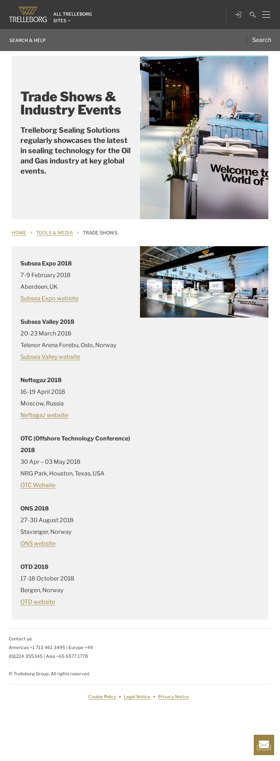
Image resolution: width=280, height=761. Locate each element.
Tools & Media (54, 233)
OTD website (37, 601)
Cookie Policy (102, 696)
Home (19, 233)
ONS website (37, 543)
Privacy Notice (173, 696)
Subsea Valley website (50, 356)
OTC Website (37, 485)
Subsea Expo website (49, 298)
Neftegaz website (44, 415)
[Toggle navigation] (263, 14)
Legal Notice (137, 696)
